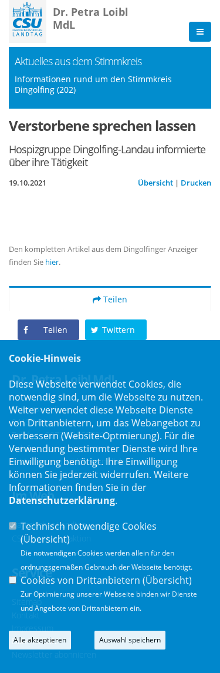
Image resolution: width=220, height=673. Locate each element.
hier (52, 262)
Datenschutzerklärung (62, 500)
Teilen (114, 299)
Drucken (196, 182)
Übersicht (155, 182)
